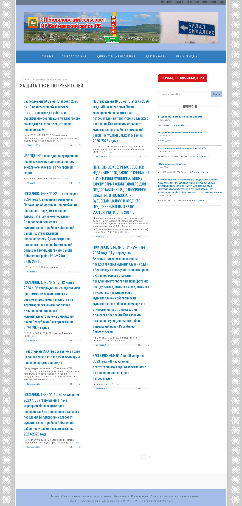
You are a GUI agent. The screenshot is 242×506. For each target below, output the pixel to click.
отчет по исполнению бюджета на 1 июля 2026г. (182, 148)
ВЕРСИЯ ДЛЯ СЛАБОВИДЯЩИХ (182, 78)
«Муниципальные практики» (172, 164)
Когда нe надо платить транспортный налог (180, 116)
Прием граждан (209, 1)
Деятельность (156, 56)
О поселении (166, 1)
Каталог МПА (193, 1)
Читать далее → (179, 124)
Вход (222, 1)
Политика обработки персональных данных (174, 496)
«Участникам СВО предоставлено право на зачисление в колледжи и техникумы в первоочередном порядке (52, 356)
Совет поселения (74, 56)
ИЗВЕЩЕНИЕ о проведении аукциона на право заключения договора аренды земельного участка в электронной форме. (51, 164)
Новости (179, 1)
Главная (48, 56)
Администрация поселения (116, 56)
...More (58, 141)
